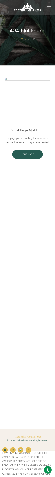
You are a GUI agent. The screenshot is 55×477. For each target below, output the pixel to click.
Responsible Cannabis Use (27, 437)
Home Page (27, 154)
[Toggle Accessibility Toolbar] (48, 470)
